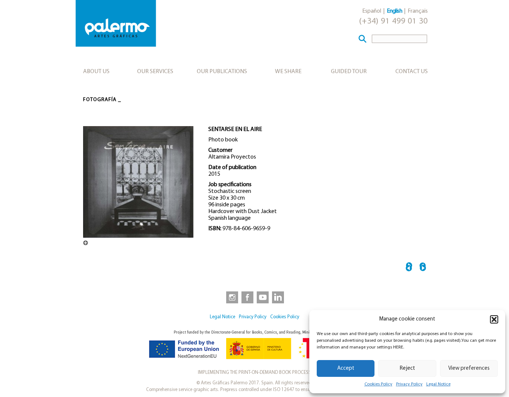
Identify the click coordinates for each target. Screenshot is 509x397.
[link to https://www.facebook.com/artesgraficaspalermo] (246, 297)
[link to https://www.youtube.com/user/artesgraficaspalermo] (262, 297)
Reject (407, 368)
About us (96, 72)
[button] (494, 319)
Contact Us (411, 72)
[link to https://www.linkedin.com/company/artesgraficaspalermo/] (278, 297)
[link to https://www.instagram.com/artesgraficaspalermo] (230, 297)
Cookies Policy (378, 384)
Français (418, 11)
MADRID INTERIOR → (423, 268)
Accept (345, 368)
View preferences (469, 368)
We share (288, 72)
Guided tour (349, 72)
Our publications (222, 72)
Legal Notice (438, 384)
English (394, 11)
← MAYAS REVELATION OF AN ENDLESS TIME (409, 268)
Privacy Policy (409, 384)
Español (371, 11)
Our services (155, 72)
